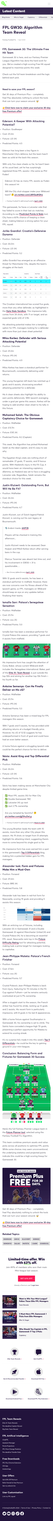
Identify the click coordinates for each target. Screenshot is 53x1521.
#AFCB (25, 528)
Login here (35, 1285)
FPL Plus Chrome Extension (11, 1463)
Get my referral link (8, 1486)
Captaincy (31, 17)
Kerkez (36, 1239)
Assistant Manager (8, 1443)
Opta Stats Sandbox (16, 311)
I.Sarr (34, 1243)
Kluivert (26, 1239)
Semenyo (8, 1243)
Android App (6, 1469)
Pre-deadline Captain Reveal (12, 1426)
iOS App (5, 1466)
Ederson (7, 1239)
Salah (17, 1243)
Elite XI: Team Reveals (9, 1423)
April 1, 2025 (38, 201)
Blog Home (6, 17)
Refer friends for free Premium (12, 1483)
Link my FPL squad (8, 1496)
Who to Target (19, 17)
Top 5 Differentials (30, 852)
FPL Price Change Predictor (11, 1449)
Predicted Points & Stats (31, 214)
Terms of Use (25, 1508)
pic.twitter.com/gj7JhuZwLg (18, 816)
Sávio (16, 1239)
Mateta (26, 1243)
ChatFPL (5, 1440)
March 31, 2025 (39, 823)
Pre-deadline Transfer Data (11, 1452)
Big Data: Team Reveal (10, 1429)
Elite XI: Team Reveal (19, 672)
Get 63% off (26, 1278)
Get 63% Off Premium (10, 1480)
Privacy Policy (36, 1508)
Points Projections (8, 1446)
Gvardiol (44, 1243)
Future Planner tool (15, 1132)
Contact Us (47, 1508)
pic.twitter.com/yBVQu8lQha (29, 194)
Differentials (43, 17)
